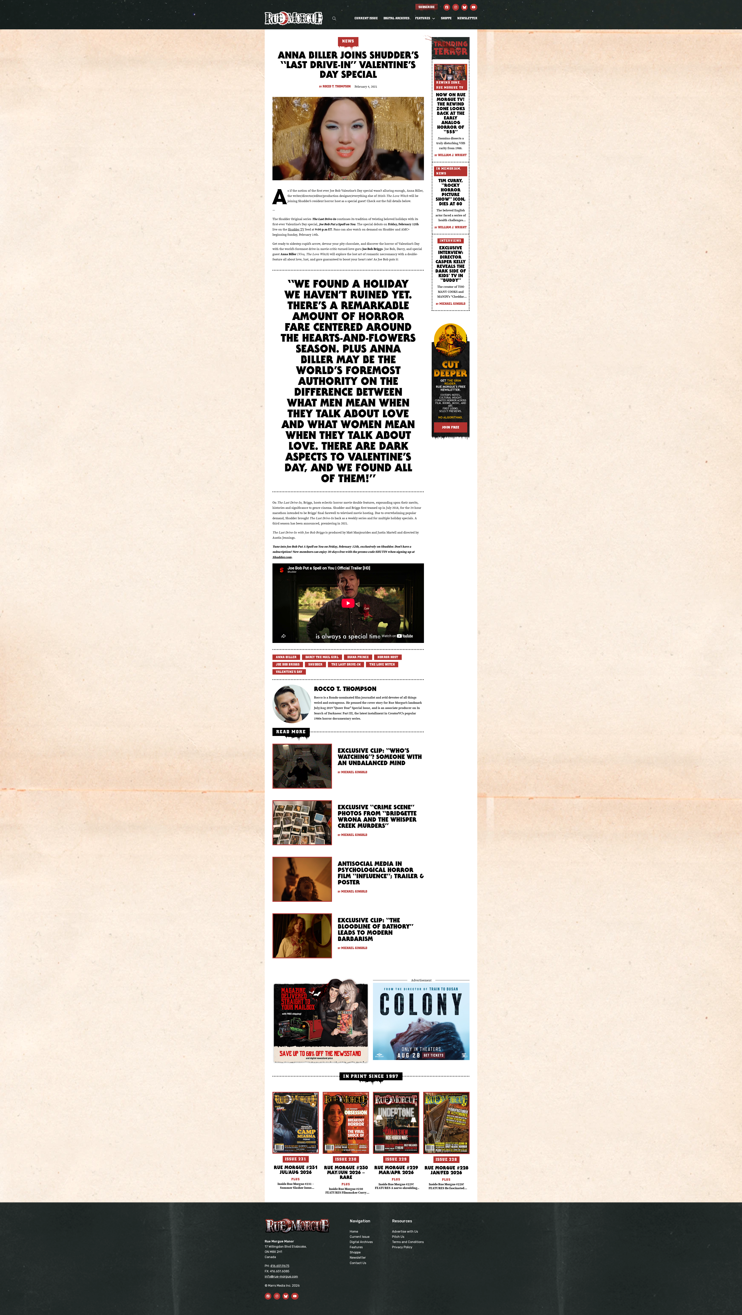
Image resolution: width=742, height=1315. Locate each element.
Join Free (450, 427)
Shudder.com (282, 557)
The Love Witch (382, 664)
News (441, 173)
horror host (388, 657)
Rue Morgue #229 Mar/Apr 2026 (396, 1169)
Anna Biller (286, 657)
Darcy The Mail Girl (322, 657)
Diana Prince (358, 657)
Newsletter (467, 18)
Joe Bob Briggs (288, 664)
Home (354, 1231)
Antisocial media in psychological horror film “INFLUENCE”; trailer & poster (381, 873)
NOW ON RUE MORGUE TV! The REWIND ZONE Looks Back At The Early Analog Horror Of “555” (450, 113)
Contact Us (358, 1263)
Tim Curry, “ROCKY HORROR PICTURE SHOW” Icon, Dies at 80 (450, 192)
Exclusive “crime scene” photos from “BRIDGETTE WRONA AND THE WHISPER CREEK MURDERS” (377, 816)
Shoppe (446, 18)
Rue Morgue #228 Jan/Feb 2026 (446, 1170)
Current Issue (366, 18)
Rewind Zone (448, 82)
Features (356, 1247)
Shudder (315, 664)
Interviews (450, 240)
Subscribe (427, 7)
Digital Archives (396, 18)
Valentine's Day (289, 672)
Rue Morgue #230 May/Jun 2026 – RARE (346, 1172)
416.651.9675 (279, 1266)
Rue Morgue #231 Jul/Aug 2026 (296, 1169)
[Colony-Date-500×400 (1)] (421, 1021)
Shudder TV (296, 229)
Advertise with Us (405, 1231)
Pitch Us (398, 1237)
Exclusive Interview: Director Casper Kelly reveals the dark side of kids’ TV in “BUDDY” (450, 264)
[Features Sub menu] (433, 18)
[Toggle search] (334, 18)
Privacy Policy (402, 1247)
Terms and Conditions (408, 1242)
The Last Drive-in (346, 664)
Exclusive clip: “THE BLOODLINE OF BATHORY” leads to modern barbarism (375, 929)
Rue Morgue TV (450, 87)
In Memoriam (448, 168)
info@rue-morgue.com (281, 1276)
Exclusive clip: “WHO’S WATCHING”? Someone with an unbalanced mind (380, 757)
